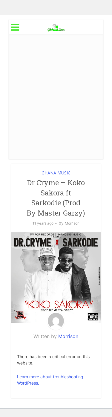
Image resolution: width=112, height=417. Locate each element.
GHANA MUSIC (56, 173)
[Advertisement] (56, 97)
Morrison (72, 223)
